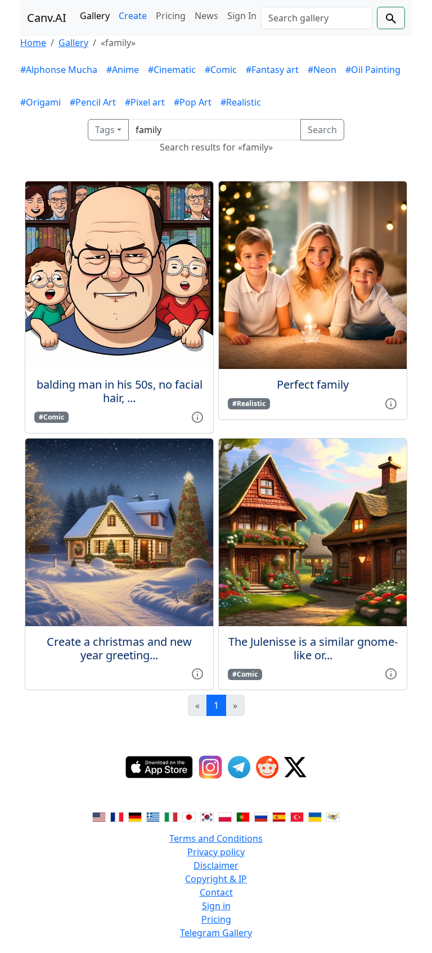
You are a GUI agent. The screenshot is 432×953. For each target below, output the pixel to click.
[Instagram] (210, 767)
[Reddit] (267, 767)
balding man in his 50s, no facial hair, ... (119, 391)
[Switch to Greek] (153, 816)
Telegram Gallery (216, 933)
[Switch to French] (117, 816)
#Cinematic (172, 69)
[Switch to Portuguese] (243, 816)
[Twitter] (295, 767)
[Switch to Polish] (225, 816)
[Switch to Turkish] (297, 816)
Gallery (95, 16)
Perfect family (313, 384)
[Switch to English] (99, 816)
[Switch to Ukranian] (315, 816)
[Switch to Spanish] (279, 816)
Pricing (171, 16)
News (206, 16)
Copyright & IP (216, 879)
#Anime (122, 69)
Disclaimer (216, 865)
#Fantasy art (272, 69)
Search (322, 130)
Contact (216, 892)
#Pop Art (193, 102)
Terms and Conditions (216, 838)
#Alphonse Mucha (58, 69)
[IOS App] (159, 767)
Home (33, 43)
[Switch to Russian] (261, 816)
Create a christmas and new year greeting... (119, 648)
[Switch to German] (135, 816)
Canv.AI (46, 17)
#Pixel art (145, 102)
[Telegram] (239, 767)
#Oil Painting (372, 69)
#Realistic (240, 102)
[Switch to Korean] (207, 816)
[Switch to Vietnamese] (333, 816)
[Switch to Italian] (171, 816)
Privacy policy (216, 852)
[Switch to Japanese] (189, 816)
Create (133, 16)
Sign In (241, 16)
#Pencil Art (93, 102)
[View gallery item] (197, 416)
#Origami (40, 102)
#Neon (322, 69)
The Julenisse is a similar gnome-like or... (313, 648)
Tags (105, 130)
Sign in (216, 906)
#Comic (221, 69)
